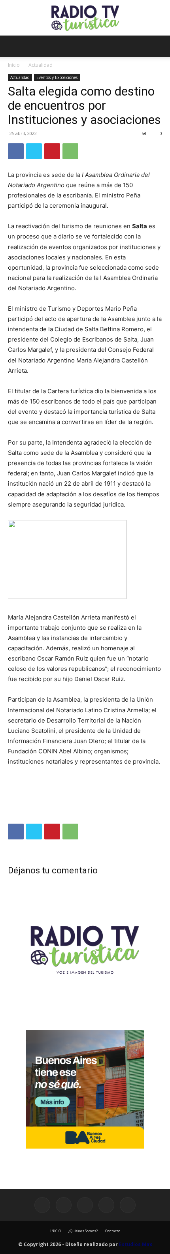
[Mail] (85, 1205)
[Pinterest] (52, 151)
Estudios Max (135, 1244)
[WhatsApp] (70, 151)
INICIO (55, 1230)
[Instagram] (64, 1205)
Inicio (14, 65)
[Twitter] (34, 151)
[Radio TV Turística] (85, 18)
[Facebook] (16, 151)
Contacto (112, 1230)
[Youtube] (128, 1205)
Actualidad (40, 65)
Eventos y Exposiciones (56, 77)
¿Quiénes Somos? (83, 1230)
